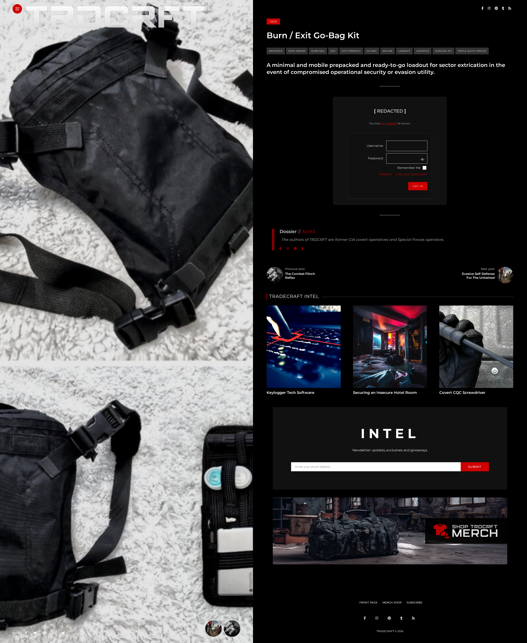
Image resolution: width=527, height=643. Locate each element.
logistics (422, 51)
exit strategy (351, 51)
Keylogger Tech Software (290, 392)
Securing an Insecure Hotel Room (385, 392)
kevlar (387, 51)
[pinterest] (44, 633)
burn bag (318, 51)
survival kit (443, 51)
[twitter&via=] (35, 633)
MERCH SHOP (392, 602)
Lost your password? (411, 174)
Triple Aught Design (472, 51)
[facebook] (26, 633)
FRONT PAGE (368, 602)
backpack (275, 51)
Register (385, 174)
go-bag (372, 51)
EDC (333, 51)
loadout (404, 51)
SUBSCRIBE (414, 602)
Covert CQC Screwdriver (462, 392)
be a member (389, 123)
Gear (273, 21)
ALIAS (309, 231)
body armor (296, 51)
